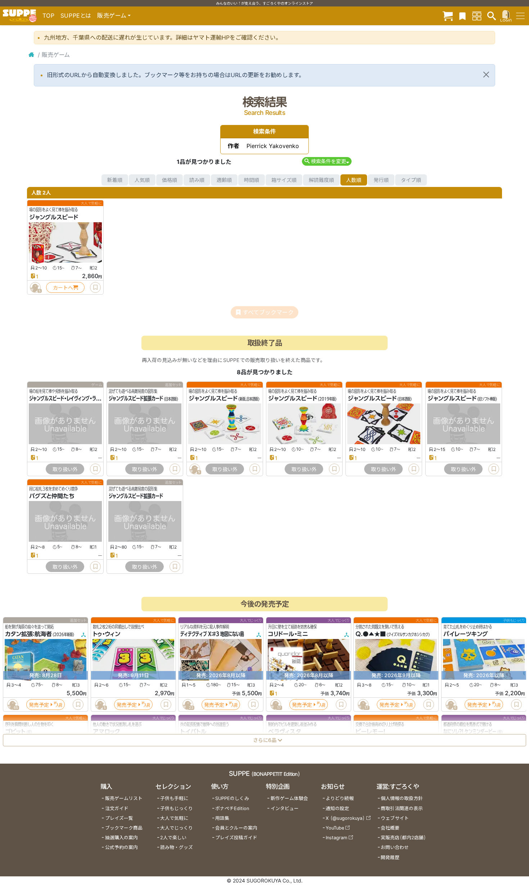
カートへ (63, 288)
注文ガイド (116, 808)
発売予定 (39, 705)
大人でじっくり (176, 828)
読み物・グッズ (176, 847)
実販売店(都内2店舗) (403, 837)
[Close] (486, 74)
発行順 (381, 180)
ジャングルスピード (53, 217)
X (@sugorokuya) (345, 818)
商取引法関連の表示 (402, 808)
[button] (326, 161)
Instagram (336, 837)
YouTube (335, 828)
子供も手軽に (174, 798)
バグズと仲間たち (51, 496)
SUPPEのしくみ (232, 798)
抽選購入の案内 (121, 837)
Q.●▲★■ (371, 634)
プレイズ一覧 (119, 818)
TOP (48, 15)
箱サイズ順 (284, 180)
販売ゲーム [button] (111, 15)
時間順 (251, 180)
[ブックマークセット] (462, 16)
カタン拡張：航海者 (28, 634)
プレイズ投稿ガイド (236, 837)
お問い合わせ (395, 847)
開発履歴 (390, 857)
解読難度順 (321, 180)
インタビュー (285, 808)
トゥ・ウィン (106, 634)
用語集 (222, 818)
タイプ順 (411, 180)
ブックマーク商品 (124, 828)
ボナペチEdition (232, 808)
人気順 (142, 180)
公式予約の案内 (121, 847)
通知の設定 (337, 808)
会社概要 (390, 828)
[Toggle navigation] (520, 16)
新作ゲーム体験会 (289, 798)
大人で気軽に (174, 818)
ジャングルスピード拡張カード (136, 399)
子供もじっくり (176, 808)
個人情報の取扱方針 (402, 798)
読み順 (196, 180)
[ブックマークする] (95, 287)
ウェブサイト (395, 818)
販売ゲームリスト (124, 798)
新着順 (114, 180)
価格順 (169, 180)
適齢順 (224, 180)
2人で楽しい (173, 837)
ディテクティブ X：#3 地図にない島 (212, 634)
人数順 (353, 180)
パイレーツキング (465, 634)
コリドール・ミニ (288, 634)
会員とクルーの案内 (236, 828)
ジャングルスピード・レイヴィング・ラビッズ (68, 399)
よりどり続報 (340, 798)
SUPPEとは (75, 15)
